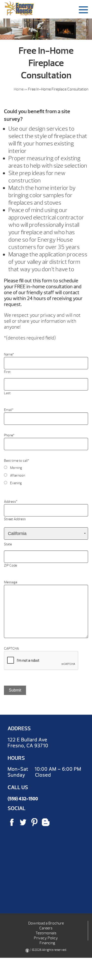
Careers (46, 928)
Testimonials (46, 933)
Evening (16, 483)
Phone (9, 435)
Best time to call (16, 461)
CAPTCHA (11, 648)
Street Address (15, 519)
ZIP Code (10, 565)
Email (8, 410)
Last (7, 393)
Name (9, 354)
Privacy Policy (46, 938)
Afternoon (17, 475)
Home (19, 89)
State (8, 544)
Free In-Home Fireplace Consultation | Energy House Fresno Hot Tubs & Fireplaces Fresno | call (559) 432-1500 (19, 8)
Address (10, 501)
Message (10, 582)
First (7, 372)
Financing (47, 943)
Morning (16, 468)
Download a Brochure (46, 923)
